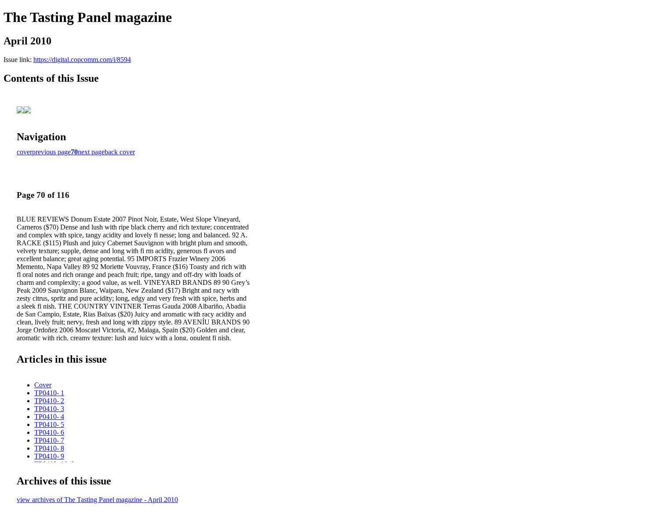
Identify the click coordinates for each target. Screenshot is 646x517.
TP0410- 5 (49, 424)
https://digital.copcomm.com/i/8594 (82, 59)
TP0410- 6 (49, 432)
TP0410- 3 (49, 408)
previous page (51, 152)
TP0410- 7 (49, 440)
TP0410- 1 (49, 393)
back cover (120, 152)
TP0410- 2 (49, 400)
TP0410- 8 (49, 448)
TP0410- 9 (49, 456)
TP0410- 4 (49, 416)
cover (24, 152)
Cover (42, 385)
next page (91, 152)
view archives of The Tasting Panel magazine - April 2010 (97, 499)
